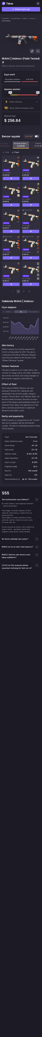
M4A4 (25, 18)
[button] (21, 102)
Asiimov (32, 18)
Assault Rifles (16, 18)
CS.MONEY (5, 18)
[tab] (8, 311)
